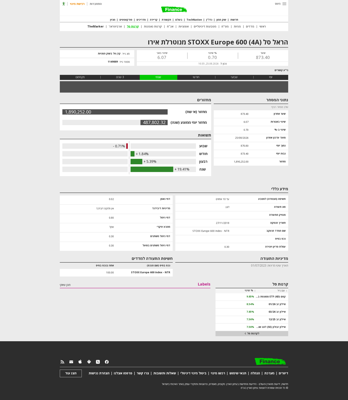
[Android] (89, 362)
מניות (237, 26)
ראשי (262, 26)
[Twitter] (97, 362)
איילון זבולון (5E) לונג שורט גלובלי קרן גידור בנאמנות (270, 327)
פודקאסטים (125, 20)
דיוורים (283, 373)
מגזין (112, 20)
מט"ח (225, 26)
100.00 (110, 272)
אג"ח (170, 26)
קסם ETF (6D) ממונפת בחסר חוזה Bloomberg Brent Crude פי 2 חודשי (270, 296)
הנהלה (255, 373)
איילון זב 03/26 (277, 312)
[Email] (71, 362)
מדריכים (141, 20)
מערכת (269, 373)
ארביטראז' (115, 26)
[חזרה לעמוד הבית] (174, 9)
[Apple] (80, 362)
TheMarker (95, 26)
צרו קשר (143, 373)
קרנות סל (133, 26)
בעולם (178, 20)
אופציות (184, 26)
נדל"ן (209, 20)
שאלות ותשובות (164, 373)
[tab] (270, 77)
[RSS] (62, 362)
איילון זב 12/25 (277, 319)
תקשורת (166, 20)
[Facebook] (106, 362)
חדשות (234, 20)
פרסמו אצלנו (123, 373)
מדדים (250, 26)
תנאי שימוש (237, 373)
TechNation (194, 20)
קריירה (154, 20)
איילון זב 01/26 (277, 304)
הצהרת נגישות (99, 373)
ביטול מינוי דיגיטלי (193, 373)
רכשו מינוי (218, 373)
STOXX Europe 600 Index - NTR (150, 272)
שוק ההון (221, 20)
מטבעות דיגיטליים (205, 26)
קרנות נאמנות (153, 26)
